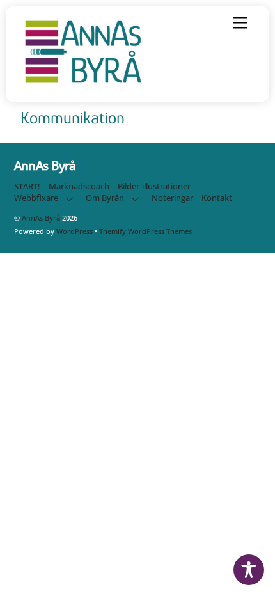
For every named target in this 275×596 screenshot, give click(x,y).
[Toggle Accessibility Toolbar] (248, 569)
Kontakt (216, 197)
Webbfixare (36, 197)
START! (27, 186)
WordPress (74, 231)
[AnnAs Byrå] (83, 83)
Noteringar (172, 197)
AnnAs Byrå (41, 218)
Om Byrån (105, 197)
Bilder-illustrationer (154, 186)
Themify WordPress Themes (145, 231)
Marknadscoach (79, 186)
